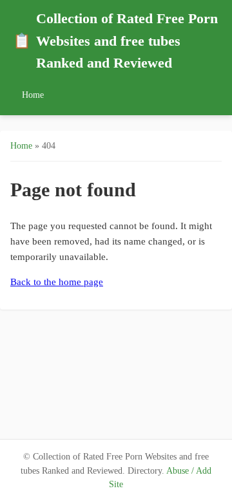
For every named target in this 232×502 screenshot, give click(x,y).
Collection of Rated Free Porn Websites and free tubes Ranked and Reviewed (115, 41)
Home (33, 94)
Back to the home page (56, 282)
